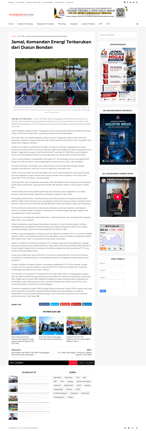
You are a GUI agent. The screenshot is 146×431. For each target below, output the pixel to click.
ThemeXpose (20, 428)
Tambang (74, 393)
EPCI (62, 381)
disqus (81, 362)
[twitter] (130, 2)
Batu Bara (68, 377)
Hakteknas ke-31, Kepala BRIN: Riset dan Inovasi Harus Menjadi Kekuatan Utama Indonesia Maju (33, 397)
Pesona (69, 389)
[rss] (136, 2)
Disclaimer (70, 2)
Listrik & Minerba (88, 24)
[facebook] (127, 2)
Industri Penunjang (25, 24)
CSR (108, 24)
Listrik (79, 385)
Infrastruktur (68, 385)
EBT (100, 24)
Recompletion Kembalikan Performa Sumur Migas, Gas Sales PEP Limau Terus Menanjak (33, 379)
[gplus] (134, 2)
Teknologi (62, 24)
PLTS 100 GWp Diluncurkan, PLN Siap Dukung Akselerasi (50, 338)
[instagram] (124, 2)
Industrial (73, 24)
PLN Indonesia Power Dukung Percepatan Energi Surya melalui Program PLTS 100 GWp (22, 340)
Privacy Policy (59, 2)
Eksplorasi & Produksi (45, 24)
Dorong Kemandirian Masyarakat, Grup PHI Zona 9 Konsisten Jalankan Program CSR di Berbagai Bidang (33, 407)
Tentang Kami (59, 397)
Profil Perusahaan (60, 393)
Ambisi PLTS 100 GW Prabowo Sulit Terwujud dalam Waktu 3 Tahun (78, 339)
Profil (78, 389)
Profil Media (20, 2)
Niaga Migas (58, 389)
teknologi (85, 393)
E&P (84, 377)
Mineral (87, 385)
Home (10, 24)
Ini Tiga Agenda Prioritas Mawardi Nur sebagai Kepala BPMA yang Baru (34, 387)
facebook (90, 362)
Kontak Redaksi (48, 2)
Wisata (70, 397)
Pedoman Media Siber (33, 2)
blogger (73, 362)
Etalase (70, 381)
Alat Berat (57, 377)
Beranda (11, 2)
